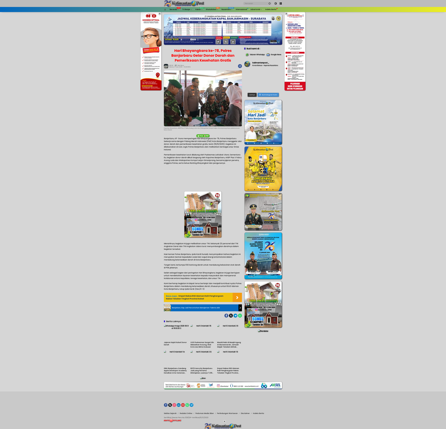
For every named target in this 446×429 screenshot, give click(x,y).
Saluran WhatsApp (257, 54)
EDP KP (171, 65)
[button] (269, 3)
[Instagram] (174, 405)
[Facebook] (226, 316)
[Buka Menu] (280, 3)
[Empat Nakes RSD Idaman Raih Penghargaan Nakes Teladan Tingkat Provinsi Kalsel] (229, 358)
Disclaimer (245, 413)
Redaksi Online (186, 413)
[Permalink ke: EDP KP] (166, 66)
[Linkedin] (178, 405)
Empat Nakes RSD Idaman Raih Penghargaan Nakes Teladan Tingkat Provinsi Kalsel (228, 370)
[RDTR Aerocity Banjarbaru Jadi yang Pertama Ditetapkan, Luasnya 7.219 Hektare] (202, 358)
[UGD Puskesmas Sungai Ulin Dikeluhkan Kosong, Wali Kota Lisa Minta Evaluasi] (202, 332)
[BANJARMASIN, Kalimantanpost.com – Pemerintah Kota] (263, 80)
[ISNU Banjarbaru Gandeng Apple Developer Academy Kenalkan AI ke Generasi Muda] (176, 358)
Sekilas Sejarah (170, 413)
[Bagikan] (240, 66)
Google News (276, 54)
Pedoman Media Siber (204, 413)
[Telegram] (235, 316)
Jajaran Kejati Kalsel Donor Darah (175, 343)
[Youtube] (183, 405)
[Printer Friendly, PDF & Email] (202, 135)
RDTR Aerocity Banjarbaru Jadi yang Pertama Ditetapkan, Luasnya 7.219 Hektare (201, 370)
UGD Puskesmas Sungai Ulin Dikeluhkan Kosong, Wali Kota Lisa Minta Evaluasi (202, 344)
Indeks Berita (258, 413)
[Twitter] (231, 316)
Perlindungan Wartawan (227, 413)
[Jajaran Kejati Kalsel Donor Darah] (176, 332)
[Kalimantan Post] (184, 3)
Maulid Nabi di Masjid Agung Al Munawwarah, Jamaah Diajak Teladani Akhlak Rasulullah (229, 344)
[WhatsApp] (240, 316)
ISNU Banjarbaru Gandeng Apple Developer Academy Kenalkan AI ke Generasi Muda (175, 370)
